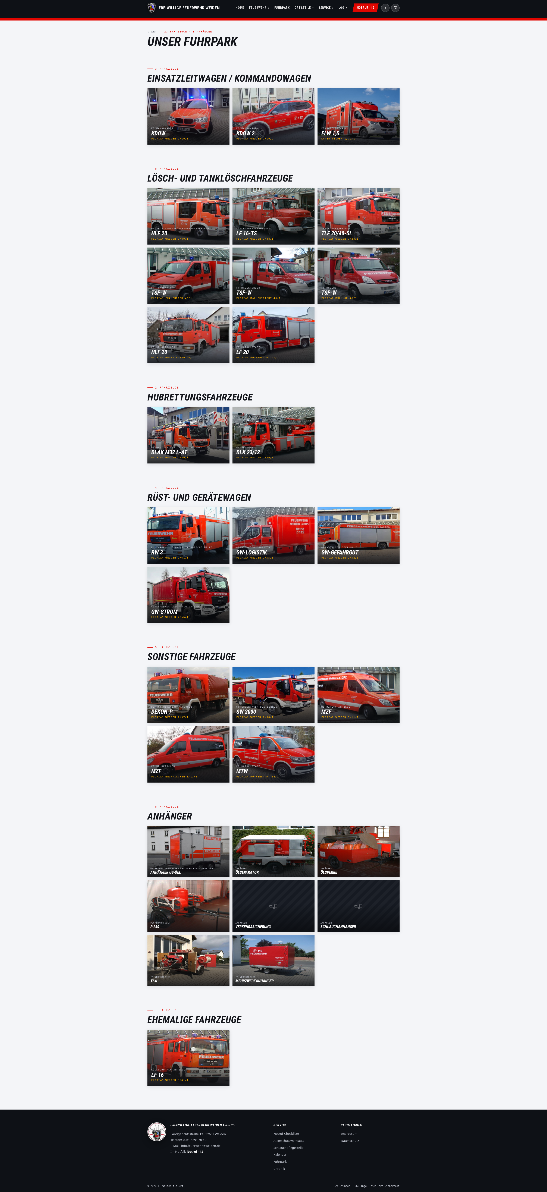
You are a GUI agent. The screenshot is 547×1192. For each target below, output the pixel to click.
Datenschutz (350, 1141)
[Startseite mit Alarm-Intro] (151, 8)
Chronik (279, 1169)
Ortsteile (304, 7)
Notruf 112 (365, 7)
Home (240, 7)
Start (152, 31)
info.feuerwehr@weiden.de (201, 1146)
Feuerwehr (259, 7)
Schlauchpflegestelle (288, 1148)
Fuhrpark (282, 7)
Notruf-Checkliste (286, 1134)
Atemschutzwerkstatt (289, 1141)
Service (326, 7)
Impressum (349, 1134)
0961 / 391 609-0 (194, 1140)
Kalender (280, 1154)
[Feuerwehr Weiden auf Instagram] (395, 8)
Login (342, 7)
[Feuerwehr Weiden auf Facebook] (385, 8)
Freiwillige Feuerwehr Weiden (189, 8)
